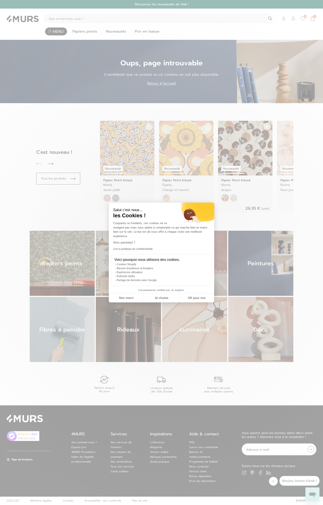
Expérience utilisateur (130, 272)
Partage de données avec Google (137, 280)
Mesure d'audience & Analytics (135, 268)
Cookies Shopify (126, 264)
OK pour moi (196, 298)
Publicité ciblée (126, 276)
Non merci (126, 298)
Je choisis (161, 298)
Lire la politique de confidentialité (133, 249)
